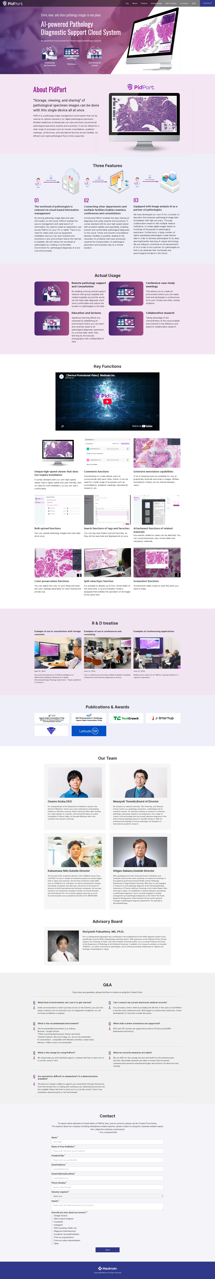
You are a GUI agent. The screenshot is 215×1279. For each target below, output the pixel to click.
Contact (207, 3)
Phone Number (59, 1183)
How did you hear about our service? (70, 1212)
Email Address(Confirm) (64, 1174)
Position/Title (58, 1156)
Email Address (59, 1165)
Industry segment (61, 1192)
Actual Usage (156, 3)
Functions (184, 3)
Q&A (194, 3)
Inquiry (56, 1201)
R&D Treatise (171, 3)
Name (55, 1137)
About (134, 3)
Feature (144, 3)
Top (127, 3)
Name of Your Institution (64, 1146)
